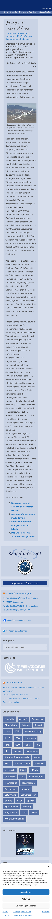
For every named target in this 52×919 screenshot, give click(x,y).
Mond (23, 770)
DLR (17, 731)
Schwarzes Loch (28, 795)
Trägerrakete (11, 812)
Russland (25, 789)
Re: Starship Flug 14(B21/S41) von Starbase (20, 598)
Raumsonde (11, 783)
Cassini (38, 725)
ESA (7, 738)
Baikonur (26, 725)
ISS (38, 744)
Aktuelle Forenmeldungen (18, 593)
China (7, 731)
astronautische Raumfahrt (17, 33)
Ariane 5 (23, 719)
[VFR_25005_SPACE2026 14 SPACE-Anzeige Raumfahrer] (25, 844)
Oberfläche (10, 777)
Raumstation (28, 783)
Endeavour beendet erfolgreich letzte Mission (21, 525)
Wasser (34, 812)
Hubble (28, 745)
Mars (7, 763)
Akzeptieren (26, 892)
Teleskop (27, 806)
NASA (34, 769)
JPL (7, 751)
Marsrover (39, 763)
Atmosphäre (11, 725)
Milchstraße (10, 770)
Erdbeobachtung (33, 731)
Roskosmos (10, 789)
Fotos (7, 745)
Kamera (17, 751)
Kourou (37, 757)
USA (24, 812)
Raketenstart (36, 776)
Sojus (19, 801)
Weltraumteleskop (14, 818)
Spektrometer (11, 806)
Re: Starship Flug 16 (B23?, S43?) (16, 610)
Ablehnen (26, 899)
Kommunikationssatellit (17, 757)
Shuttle (8, 800)
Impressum (45, 912)
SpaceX (30, 800)
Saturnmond (10, 795)
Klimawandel (32, 751)
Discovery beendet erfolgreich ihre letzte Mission (22, 507)
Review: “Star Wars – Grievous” (15, 695)
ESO (18, 738)
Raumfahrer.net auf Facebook (19, 620)
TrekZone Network (14, 682)
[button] (48, 866)
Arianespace (37, 719)
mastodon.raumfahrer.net (16, 631)
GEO (17, 745)
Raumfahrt (10, 36)
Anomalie (9, 719)
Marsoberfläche (22, 763)
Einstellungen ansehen (26, 906)
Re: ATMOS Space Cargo (13, 602)
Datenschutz (33, 583)
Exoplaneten (30, 738)
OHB (22, 777)
